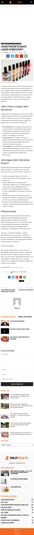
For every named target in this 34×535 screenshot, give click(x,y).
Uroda (2, 43)
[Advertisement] (17, 25)
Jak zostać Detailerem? (25, 290)
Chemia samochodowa (7, 500)
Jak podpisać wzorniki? (17, 321)
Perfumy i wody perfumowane (10, 520)
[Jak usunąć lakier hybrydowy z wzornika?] (5, 339)
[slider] (6, 272)
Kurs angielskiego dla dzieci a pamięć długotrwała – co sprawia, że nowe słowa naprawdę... (20, 415)
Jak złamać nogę (15, 487)
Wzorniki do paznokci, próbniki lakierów (13, 43)
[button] (31, 2)
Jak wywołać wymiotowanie (19, 479)
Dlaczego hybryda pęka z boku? (20, 329)
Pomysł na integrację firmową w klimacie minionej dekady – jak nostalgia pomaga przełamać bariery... (19, 396)
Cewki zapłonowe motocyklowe (10, 510)
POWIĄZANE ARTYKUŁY (8, 317)
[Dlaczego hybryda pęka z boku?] (5, 331)
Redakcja (6, 52)
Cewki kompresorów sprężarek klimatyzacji (15, 505)
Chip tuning (4, 512)
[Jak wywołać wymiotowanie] (5, 481)
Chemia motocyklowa (7, 523)
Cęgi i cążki (4, 502)
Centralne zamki (6, 507)
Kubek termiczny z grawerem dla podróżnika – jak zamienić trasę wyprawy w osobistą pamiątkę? (21, 424)
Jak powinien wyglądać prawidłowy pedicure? (8, 290)
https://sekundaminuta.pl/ (17, 267)
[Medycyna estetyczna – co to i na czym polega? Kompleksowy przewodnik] (5, 473)
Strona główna (4, 6)
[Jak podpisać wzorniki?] (5, 323)
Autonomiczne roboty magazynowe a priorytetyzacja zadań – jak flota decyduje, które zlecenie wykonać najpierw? (21, 405)
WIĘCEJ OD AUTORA (25, 317)
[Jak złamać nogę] (5, 489)
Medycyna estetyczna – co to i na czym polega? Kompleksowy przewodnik (21, 472)
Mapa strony (17, 530)
